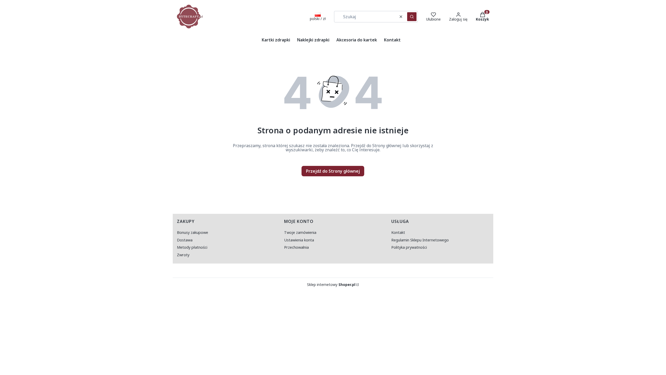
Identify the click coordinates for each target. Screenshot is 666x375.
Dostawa (185, 240)
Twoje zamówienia (300, 232)
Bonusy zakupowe (192, 232)
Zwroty (183, 254)
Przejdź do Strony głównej (333, 171)
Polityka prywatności (409, 247)
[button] (412, 16)
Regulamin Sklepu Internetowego (420, 240)
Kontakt (398, 232)
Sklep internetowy (331, 285)
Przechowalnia (296, 247)
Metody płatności (192, 247)
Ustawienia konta (299, 240)
